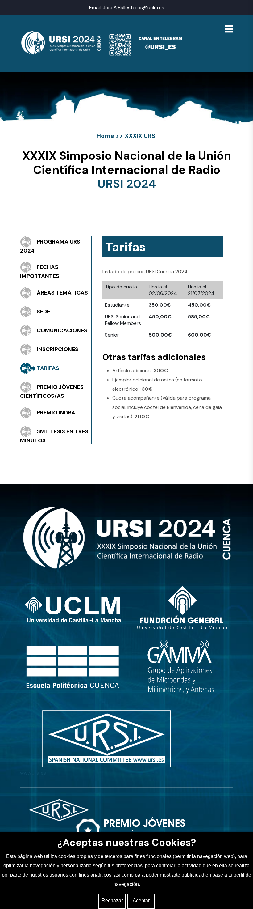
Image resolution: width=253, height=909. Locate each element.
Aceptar (141, 900)
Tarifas (48, 368)
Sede (43, 311)
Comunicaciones (62, 330)
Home (105, 136)
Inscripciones (57, 349)
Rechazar (112, 900)
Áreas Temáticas (62, 292)
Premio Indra (56, 412)
